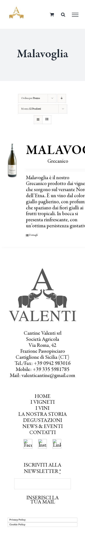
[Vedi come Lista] (46, 119)
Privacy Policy (17, 519)
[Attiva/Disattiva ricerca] (63, 14)
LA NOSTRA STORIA (42, 414)
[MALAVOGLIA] (12, 160)
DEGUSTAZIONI (42, 420)
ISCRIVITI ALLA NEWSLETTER (42, 468)
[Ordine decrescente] (62, 98)
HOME (43, 396)
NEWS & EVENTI (42, 426)
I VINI (42, 408)
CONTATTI (42, 433)
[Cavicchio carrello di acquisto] (52, 14)
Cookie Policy (17, 524)
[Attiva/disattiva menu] (75, 15)
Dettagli (33, 235)
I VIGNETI (43, 402)
